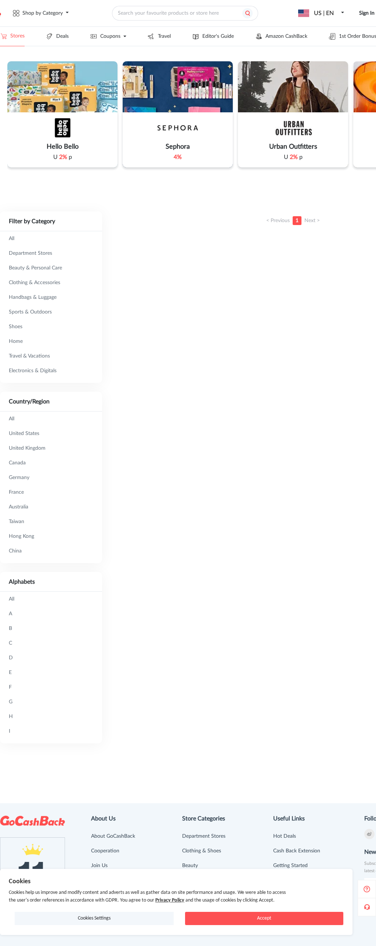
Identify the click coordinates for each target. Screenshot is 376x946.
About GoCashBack (113, 836)
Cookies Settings (94, 918)
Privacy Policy (169, 900)
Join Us (99, 865)
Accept (264, 918)
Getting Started (290, 865)
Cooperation (105, 850)
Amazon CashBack (286, 36)
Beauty (190, 865)
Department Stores (203, 836)
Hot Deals (284, 836)
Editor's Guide (218, 36)
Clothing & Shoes (201, 850)
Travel (164, 36)
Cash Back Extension (296, 850)
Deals (62, 36)
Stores (17, 36)
